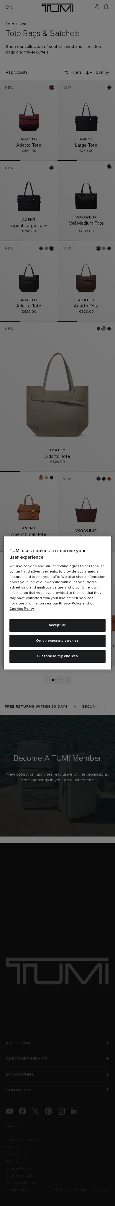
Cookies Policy (21, 609)
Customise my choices (57, 656)
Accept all (58, 625)
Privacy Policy (70, 603)
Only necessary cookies (57, 641)
